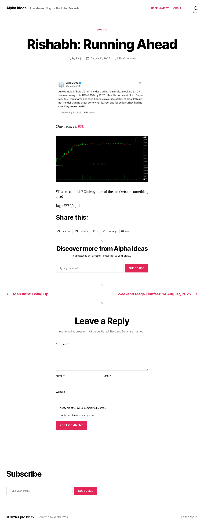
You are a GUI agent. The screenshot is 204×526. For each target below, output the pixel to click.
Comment (62, 344)
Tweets (101, 30)
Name (60, 375)
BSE (81, 126)
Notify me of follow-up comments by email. (83, 407)
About (177, 8)
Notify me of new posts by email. (77, 415)
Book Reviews (160, 8)
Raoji (79, 58)
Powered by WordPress (52, 517)
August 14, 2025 (100, 58)
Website (60, 391)
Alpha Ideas (16, 8)
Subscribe (136, 268)
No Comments (127, 58)
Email (108, 375)
